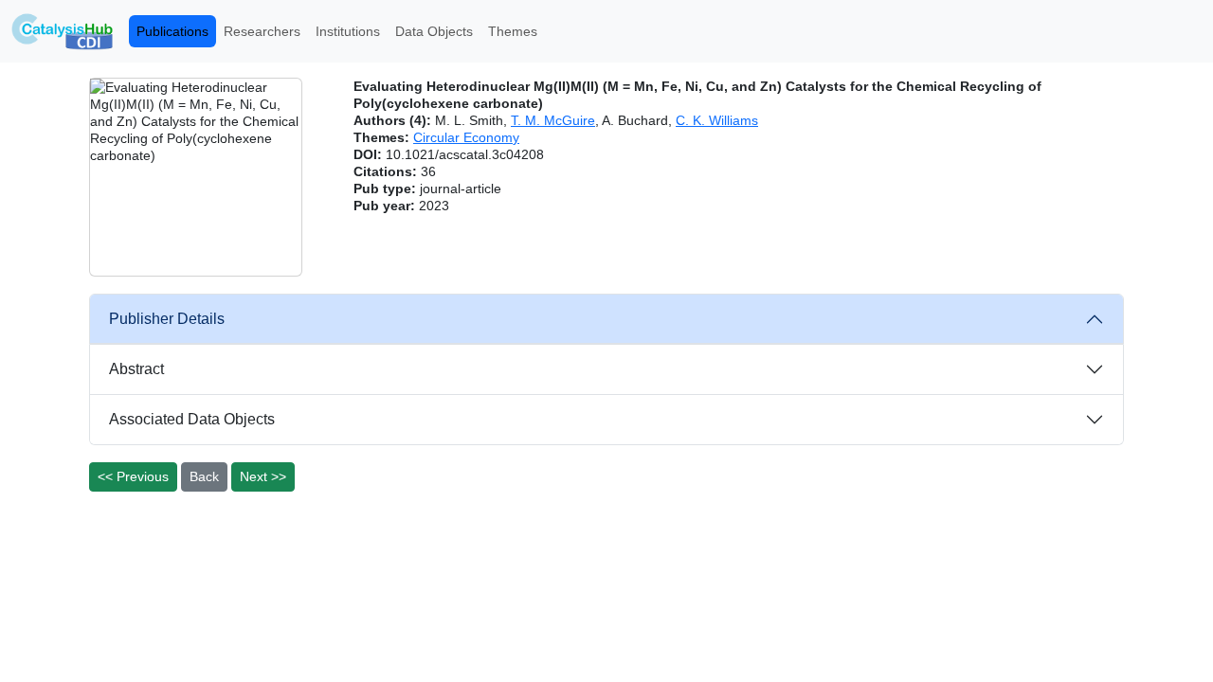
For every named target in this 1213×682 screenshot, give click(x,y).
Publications (172, 31)
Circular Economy (466, 137)
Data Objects (434, 31)
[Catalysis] (62, 31)
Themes (512, 31)
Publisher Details (167, 319)
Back (204, 476)
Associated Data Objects (192, 419)
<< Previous (133, 476)
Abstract (136, 369)
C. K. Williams (717, 120)
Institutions (348, 31)
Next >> (263, 476)
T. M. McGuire (553, 120)
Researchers (262, 31)
